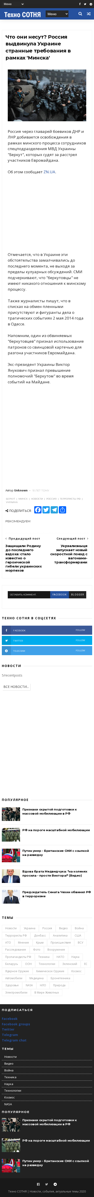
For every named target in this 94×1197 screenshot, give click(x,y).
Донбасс (40, 935)
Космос (76, 971)
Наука (75, 957)
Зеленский (69, 964)
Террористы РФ (16, 935)
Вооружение (56, 950)
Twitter (8, 1029)
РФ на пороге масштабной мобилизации (56, 830)
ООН (28, 964)
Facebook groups (16, 1024)
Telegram (10, 1035)
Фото (36, 950)
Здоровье (12, 985)
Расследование (15, 950)
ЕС (85, 964)
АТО (8, 942)
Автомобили (13, 978)
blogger (77, 594)
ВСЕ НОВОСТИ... (16, 686)
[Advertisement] (47, 213)
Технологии (47, 964)
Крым (40, 942)
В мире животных (46, 992)
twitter (49, 640)
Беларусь (11, 964)
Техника (44, 957)
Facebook (10, 1018)
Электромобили (16, 992)
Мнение (23, 942)
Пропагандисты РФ (18, 957)
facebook (59, 594)
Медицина (36, 978)
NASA (29, 985)
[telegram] (91, 4)
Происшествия (61, 942)
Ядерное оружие (17, 971)
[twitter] (85, 4)
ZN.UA (49, 171)
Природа (59, 985)
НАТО (60, 957)
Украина (29, 928)
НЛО (43, 985)
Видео (63, 928)
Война (79, 928)
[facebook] (80, 4)
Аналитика (60, 935)
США (78, 935)
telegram (49, 650)
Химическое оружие (50, 971)
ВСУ (80, 942)
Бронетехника (60, 978)
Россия (47, 928)
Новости (11, 928)
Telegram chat (14, 1040)
